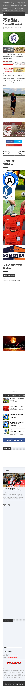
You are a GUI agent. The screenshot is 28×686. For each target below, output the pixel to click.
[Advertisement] (14, 325)
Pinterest (18, 145)
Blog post (6, 154)
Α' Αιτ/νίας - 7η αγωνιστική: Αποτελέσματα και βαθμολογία (17, 423)
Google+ (10, 145)
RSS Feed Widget (14, 391)
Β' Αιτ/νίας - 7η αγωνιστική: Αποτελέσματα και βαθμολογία (17, 416)
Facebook (10, 141)
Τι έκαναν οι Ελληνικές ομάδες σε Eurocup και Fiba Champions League (12, 489)
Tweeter (19, 141)
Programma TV (5, 647)
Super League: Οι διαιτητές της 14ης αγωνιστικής (16, 407)
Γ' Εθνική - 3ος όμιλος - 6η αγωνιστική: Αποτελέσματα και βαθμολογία (17, 431)
